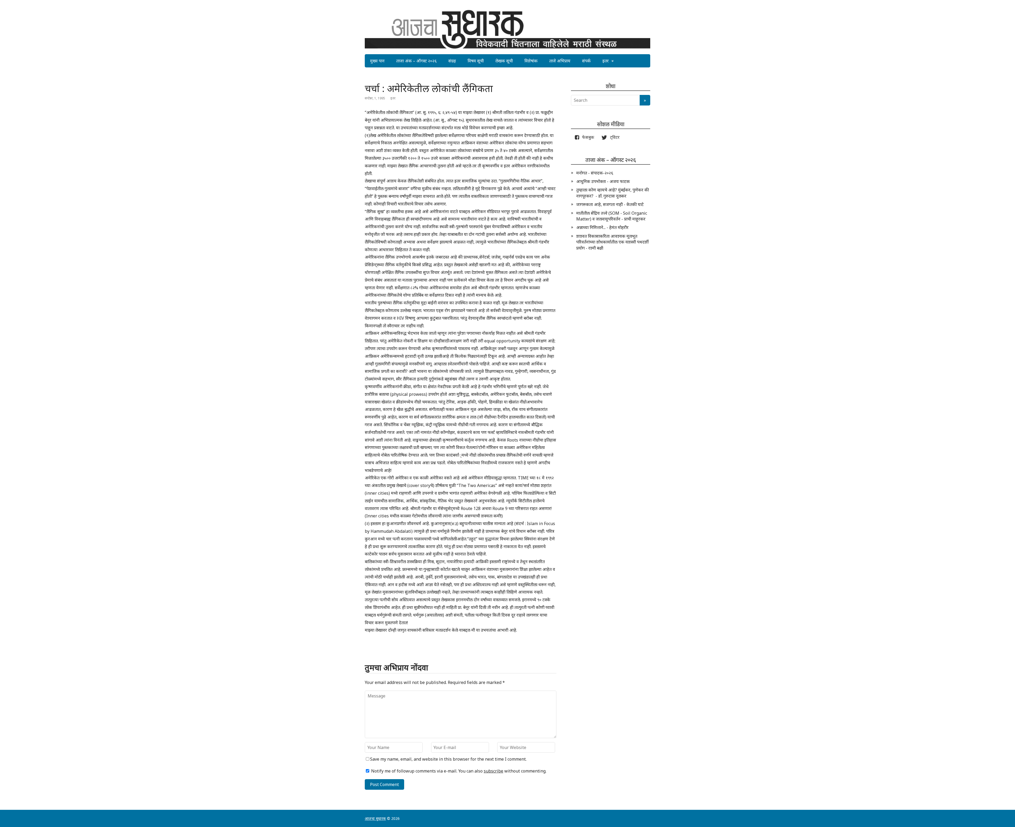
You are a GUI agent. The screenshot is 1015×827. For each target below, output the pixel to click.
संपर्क (586, 61)
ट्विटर (613, 137)
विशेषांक (531, 61)
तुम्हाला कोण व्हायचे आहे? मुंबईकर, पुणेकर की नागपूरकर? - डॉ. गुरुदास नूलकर (612, 193)
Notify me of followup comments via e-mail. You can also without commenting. (458, 771)
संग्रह (452, 61)
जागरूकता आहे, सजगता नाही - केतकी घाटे (610, 204)
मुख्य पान (377, 61)
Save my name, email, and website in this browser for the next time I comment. (448, 759)
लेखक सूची (504, 61)
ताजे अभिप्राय (559, 61)
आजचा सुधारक (375, 818)
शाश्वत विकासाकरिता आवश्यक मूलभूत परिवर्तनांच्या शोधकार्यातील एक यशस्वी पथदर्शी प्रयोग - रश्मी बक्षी (612, 242)
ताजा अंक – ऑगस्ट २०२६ (416, 61)
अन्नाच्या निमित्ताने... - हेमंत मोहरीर (602, 227)
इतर (605, 61)
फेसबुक (587, 137)
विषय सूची (476, 61)
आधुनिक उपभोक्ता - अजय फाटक (603, 181)
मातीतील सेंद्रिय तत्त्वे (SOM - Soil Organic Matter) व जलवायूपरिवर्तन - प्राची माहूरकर (611, 216)
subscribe (493, 771)
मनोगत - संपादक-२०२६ (594, 173)
